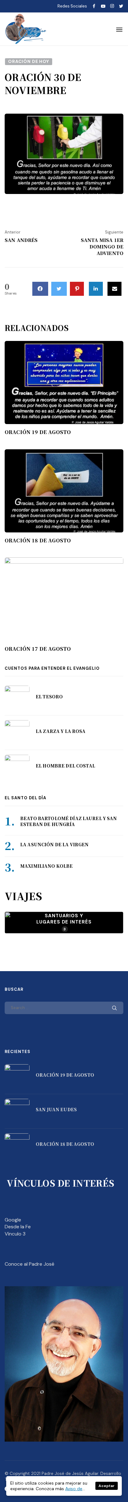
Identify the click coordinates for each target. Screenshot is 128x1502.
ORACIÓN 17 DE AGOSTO (38, 648)
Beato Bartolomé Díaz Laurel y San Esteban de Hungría (68, 821)
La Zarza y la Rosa (61, 731)
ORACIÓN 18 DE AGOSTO (38, 540)
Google (13, 1219)
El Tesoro (49, 696)
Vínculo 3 (15, 1233)
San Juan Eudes (56, 1109)
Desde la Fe (18, 1226)
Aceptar (106, 1485)
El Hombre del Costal (65, 766)
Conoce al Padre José (29, 1264)
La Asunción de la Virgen (54, 844)
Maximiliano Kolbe (46, 866)
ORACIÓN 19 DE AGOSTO (38, 432)
